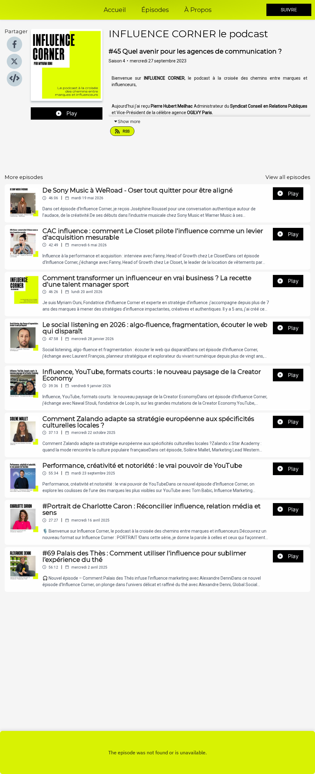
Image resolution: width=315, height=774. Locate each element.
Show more (129, 121)
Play (71, 113)
